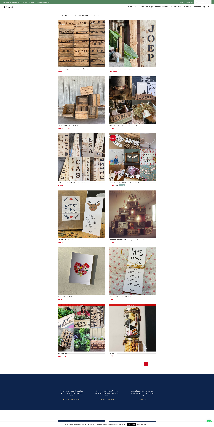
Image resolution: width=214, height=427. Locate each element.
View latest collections (107, 399)
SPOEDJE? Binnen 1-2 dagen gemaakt (39, 2)
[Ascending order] (75, 15)
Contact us (142, 399)
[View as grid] (94, 15)
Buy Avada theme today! (71, 399)
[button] (208, 6)
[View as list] (98, 15)
